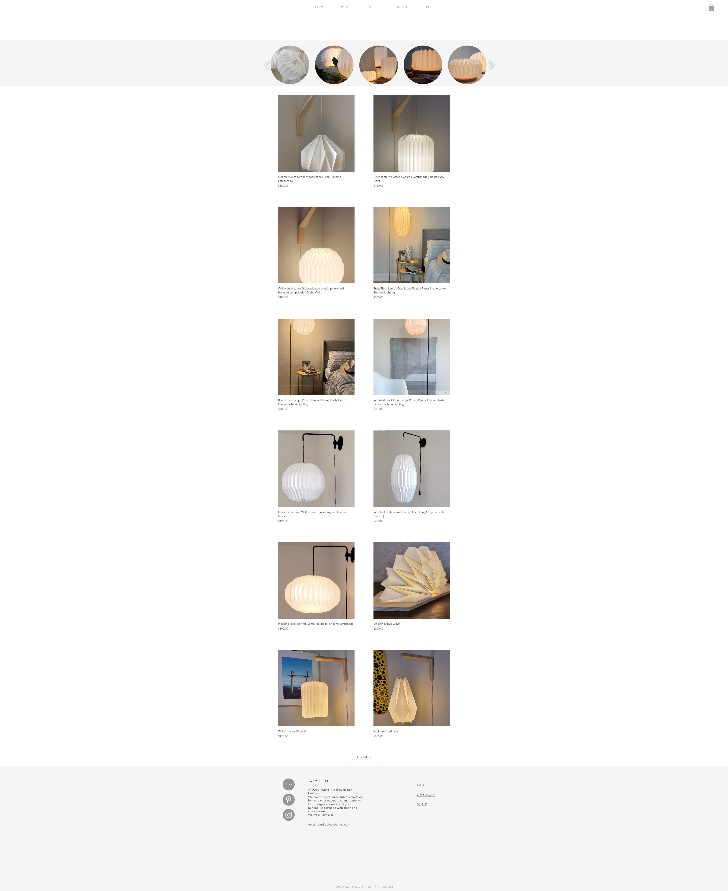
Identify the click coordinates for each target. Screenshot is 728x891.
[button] (290, 65)
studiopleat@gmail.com (334, 824)
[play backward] (267, 64)
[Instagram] (289, 815)
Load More (364, 757)
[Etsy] (289, 784)
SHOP (422, 804)
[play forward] (491, 64)
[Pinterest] (289, 800)
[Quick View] (316, 133)
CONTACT (426, 795)
